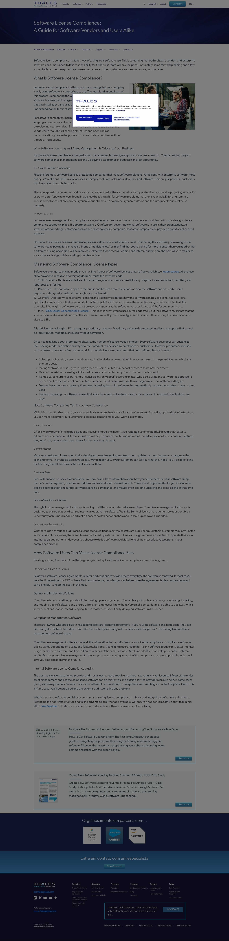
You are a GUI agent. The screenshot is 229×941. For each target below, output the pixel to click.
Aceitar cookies (85, 118)
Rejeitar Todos (103, 119)
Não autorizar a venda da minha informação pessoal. (126, 119)
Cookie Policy (120, 110)
